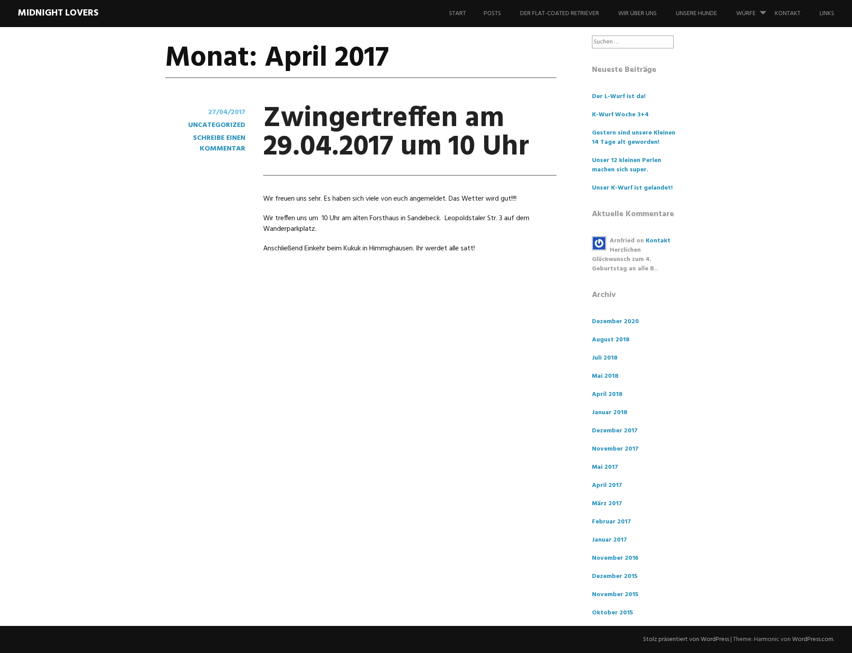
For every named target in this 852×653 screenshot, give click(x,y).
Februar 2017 (611, 522)
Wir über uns (637, 13)
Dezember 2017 (615, 431)
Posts (492, 13)
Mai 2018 (605, 376)
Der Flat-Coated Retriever (559, 13)
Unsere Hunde (696, 13)
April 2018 (607, 394)
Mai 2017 (605, 467)
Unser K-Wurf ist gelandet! (632, 188)
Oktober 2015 (612, 613)
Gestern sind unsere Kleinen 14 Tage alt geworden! (633, 137)
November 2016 (615, 558)
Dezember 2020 (615, 322)
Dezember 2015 (615, 576)
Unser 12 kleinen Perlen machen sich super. (626, 165)
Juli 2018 (605, 358)
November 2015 (615, 595)
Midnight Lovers (58, 13)
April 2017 (607, 485)
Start (457, 13)
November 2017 (615, 449)
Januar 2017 (609, 540)
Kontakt (788, 13)
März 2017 (607, 504)
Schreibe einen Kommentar (219, 143)
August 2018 (611, 340)
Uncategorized (216, 125)
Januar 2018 (609, 413)
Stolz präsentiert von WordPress (686, 639)
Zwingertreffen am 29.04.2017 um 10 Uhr (396, 133)
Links (827, 13)
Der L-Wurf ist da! (619, 96)
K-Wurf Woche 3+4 (620, 115)
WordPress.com (812, 639)
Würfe (746, 13)
